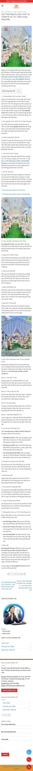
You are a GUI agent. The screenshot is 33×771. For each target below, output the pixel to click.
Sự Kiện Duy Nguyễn (17, 766)
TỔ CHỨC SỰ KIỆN (7, 646)
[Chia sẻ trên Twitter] (14, 574)
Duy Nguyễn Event (22, 79)
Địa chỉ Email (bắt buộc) (8, 732)
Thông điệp (4, 739)
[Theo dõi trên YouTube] (9, 715)
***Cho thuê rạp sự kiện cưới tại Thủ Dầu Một (15, 194)
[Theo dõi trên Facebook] (2, 715)
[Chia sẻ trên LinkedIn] (24, 574)
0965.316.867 (6, 633)
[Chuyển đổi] (31, 643)
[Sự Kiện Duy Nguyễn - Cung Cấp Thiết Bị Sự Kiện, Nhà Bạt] (16, 6)
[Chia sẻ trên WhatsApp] (8, 574)
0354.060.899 (6, 631)
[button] (2, 6)
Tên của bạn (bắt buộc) (8, 724)
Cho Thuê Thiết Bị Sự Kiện (8, 11)
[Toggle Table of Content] (18, 91)
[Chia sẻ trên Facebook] (11, 574)
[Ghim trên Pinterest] (21, 574)
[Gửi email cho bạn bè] (18, 574)
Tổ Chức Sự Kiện (21, 11)
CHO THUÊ (5, 643)
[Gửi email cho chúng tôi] (6, 715)
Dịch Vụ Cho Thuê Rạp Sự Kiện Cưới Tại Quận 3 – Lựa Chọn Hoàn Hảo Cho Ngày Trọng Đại (24, 585)
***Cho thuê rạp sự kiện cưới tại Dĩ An (13, 190)
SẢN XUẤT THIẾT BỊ (8, 650)
